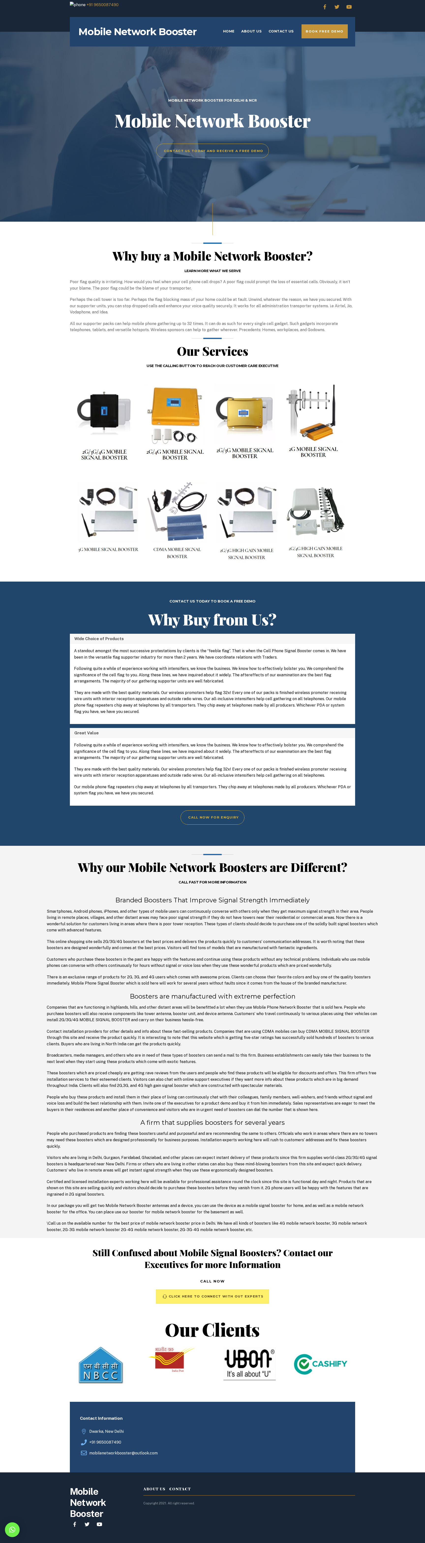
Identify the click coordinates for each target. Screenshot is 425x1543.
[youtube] (349, 6)
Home (229, 31)
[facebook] (325, 6)
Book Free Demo (325, 31)
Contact (180, 1488)
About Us (251, 31)
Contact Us (281, 31)
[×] (12, 1529)
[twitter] (337, 6)
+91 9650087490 (103, 4)
